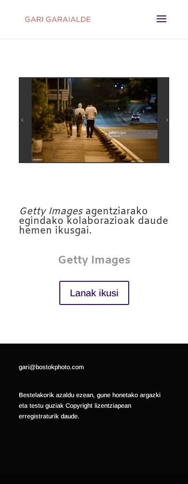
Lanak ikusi (94, 293)
